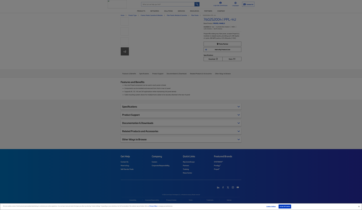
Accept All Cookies (285, 206)
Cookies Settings (271, 206)
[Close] (359, 206)
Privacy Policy (153, 206)
